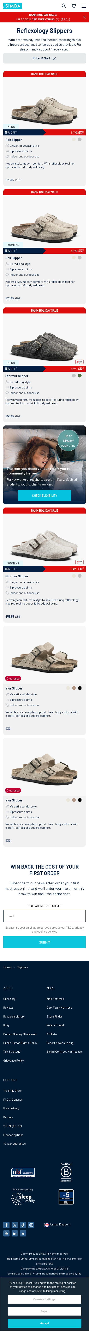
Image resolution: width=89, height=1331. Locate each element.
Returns (8, 1117)
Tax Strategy (11, 1051)
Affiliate (52, 1034)
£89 (17, 180)
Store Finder (54, 1016)
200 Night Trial (12, 1126)
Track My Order (12, 1090)
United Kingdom (60, 1224)
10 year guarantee (14, 1143)
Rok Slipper (13, 139)
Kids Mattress (55, 998)
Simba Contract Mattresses (64, 1051)
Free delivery (11, 1108)
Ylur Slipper (13, 688)
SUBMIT (44, 942)
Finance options (13, 1135)
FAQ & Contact (12, 1099)
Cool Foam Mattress (59, 1007)
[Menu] (83, 6)
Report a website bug (60, 1043)
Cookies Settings (44, 1299)
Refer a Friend (55, 1025)
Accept (44, 1323)
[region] (44, 1304)
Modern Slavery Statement (20, 1034)
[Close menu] (84, 17)
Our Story (9, 998)
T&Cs (65, 19)
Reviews (8, 1007)
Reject (45, 1311)
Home (7, 967)
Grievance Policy (13, 1060)
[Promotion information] (57, 19)
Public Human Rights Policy (20, 1043)
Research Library (13, 1016)
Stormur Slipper (16, 376)
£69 (17, 416)
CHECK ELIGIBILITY (44, 495)
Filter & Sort (41, 58)
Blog (6, 1025)
